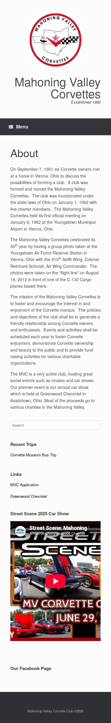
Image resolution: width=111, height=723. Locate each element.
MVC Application (24, 484)
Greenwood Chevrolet (28, 496)
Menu (22, 126)
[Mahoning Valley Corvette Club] (55, 40)
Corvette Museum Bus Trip (33, 455)
